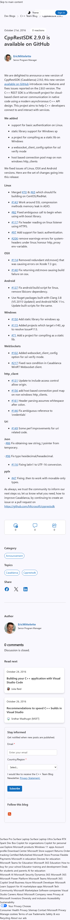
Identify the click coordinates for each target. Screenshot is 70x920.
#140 (14, 270)
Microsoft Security (24, 874)
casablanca (12, 572)
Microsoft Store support (40, 851)
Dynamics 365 (42, 874)
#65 (33, 192)
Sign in (61, 12)
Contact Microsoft (48, 910)
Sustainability (7, 902)
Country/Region (17, 759)
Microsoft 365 (58, 874)
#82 (13, 212)
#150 (14, 319)
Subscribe (15, 788)
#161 (14, 400)
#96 (8, 456)
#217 (14, 363)
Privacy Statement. (30, 778)
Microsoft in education (23, 858)
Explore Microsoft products (19, 847)
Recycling (5, 918)
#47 (13, 478)
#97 (13, 232)
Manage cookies (9, 914)
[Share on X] (16, 590)
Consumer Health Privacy (14, 910)
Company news (43, 894)
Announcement (14, 555)
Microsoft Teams (37, 878)
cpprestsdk (30, 572)
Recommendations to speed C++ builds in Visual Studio (34, 710)
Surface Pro (6, 839)
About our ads (19, 918)
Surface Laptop (21, 839)
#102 (14, 353)
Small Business (16, 882)
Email (11, 744)
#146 (14, 410)
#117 (14, 222)
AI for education (36, 870)
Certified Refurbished (21, 854)
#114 (14, 260)
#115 (14, 325)
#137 (14, 287)
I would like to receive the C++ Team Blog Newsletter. (30, 776)
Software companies (50, 890)
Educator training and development (41, 866)
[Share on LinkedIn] (25, 590)
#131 (14, 380)
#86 (8, 443)
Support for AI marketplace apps (24, 886)
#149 (14, 428)
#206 (14, 238)
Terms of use (25, 914)
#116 (14, 464)
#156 (14, 390)
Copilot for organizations (30, 843)
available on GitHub (16, 84)
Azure (28, 882)
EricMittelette (22, 56)
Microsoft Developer (43, 882)
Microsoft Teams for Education (16, 862)
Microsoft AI (6, 874)
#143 (14, 202)
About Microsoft (26, 894)
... (62, 16)
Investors (16, 898)
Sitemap (32, 910)
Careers (12, 894)
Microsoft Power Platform (14, 878)
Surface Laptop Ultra (41, 839)
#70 (24, 192)
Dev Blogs (9, 16)
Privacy (62, 910)
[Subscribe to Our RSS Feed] (9, 815)
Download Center (17, 851)
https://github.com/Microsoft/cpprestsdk (29, 506)
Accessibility (53, 898)
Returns (58, 851)
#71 (13, 335)
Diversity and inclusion (34, 898)
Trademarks (39, 914)
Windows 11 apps (44, 847)
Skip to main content (11, 2)
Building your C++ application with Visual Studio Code (33, 680)
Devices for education (48, 858)
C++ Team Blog (28, 16)
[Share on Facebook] (6, 590)
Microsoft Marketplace (26, 890)
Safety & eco (53, 914)
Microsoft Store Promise (46, 854)
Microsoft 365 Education (47, 862)
